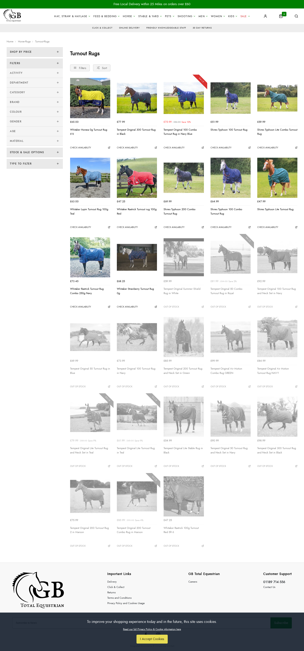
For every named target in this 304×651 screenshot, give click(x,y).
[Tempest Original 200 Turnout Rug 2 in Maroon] (90, 496)
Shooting (185, 16)
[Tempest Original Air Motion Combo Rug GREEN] (231, 337)
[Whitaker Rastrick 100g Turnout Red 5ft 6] (184, 496)
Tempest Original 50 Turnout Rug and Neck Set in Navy (229, 450)
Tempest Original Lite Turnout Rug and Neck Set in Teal (89, 450)
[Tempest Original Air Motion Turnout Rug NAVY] (277, 337)
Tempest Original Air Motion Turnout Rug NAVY (273, 370)
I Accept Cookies (152, 639)
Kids (231, 16)
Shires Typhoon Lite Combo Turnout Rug (277, 132)
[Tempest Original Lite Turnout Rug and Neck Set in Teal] (90, 417)
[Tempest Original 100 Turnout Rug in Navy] (137, 337)
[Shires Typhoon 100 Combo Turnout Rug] (231, 178)
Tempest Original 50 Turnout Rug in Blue (90, 370)
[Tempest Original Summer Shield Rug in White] (184, 257)
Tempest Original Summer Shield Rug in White (182, 291)
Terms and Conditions (119, 598)
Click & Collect (115, 587)
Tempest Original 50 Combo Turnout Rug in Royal (226, 291)
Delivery (112, 582)
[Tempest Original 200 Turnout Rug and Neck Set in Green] (184, 337)
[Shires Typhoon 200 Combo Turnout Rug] (184, 178)
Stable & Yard (148, 16)
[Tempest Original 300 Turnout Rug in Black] (137, 98)
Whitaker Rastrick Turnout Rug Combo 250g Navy (87, 291)
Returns (111, 592)
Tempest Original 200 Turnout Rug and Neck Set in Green (183, 370)
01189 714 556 (274, 582)
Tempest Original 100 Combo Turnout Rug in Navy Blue (180, 132)
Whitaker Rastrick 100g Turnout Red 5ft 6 (181, 530)
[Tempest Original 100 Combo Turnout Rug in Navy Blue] (184, 98)
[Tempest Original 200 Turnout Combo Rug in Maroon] (137, 496)
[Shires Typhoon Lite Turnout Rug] (277, 178)
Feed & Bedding (105, 16)
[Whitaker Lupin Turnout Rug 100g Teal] (90, 178)
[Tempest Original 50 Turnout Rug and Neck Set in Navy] (231, 417)
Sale (244, 16)
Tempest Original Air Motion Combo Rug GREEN (226, 370)
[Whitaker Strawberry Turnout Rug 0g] (137, 257)
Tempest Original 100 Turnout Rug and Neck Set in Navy (276, 291)
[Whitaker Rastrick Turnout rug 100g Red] (137, 178)
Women (216, 16)
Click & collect (102, 28)
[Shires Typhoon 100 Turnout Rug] (231, 98)
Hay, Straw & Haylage (70, 16)
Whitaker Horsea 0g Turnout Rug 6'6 (88, 132)
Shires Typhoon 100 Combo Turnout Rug (226, 211)
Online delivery (129, 28)
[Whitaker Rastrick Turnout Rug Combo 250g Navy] (90, 257)
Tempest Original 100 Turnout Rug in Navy (136, 370)
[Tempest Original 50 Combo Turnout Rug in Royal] (231, 257)
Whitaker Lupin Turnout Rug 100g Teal (89, 211)
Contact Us (269, 587)
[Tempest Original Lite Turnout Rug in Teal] (137, 417)
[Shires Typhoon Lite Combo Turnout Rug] (277, 98)
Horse (127, 16)
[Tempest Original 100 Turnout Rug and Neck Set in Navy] (277, 257)
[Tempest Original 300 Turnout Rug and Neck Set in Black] (277, 417)
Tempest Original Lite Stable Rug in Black (183, 450)
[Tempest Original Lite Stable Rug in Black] (184, 417)
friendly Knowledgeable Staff (166, 28)
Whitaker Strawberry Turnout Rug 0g (135, 291)
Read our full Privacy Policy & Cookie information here (152, 629)
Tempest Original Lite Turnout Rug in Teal (136, 450)
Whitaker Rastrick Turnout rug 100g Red (137, 211)
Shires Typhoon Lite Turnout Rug (275, 209)
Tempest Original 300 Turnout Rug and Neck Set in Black (276, 450)
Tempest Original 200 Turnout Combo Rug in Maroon (133, 530)
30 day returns (202, 28)
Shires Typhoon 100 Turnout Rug (229, 129)
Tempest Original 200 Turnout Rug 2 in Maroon (89, 530)
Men (202, 16)
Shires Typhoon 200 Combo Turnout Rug (179, 211)
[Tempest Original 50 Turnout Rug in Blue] (90, 337)
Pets (168, 16)
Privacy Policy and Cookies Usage (126, 603)
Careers (192, 582)
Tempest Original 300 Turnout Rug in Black (136, 132)
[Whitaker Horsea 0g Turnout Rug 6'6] (90, 98)
